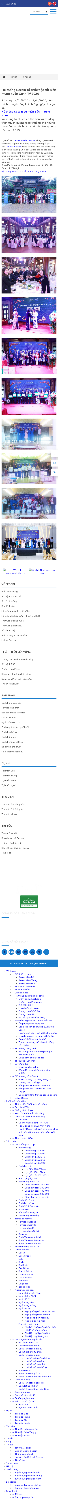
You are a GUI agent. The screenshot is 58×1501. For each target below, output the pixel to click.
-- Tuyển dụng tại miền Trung (27, 1475)
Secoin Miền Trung (28, 980)
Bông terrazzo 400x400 (37, 1190)
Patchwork (24, 1209)
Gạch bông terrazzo (29, 1181)
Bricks (21, 1262)
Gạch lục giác (25, 1166)
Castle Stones (9, 717)
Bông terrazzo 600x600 (37, 1194)
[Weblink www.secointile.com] (16, 573)
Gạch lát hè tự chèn (28, 1385)
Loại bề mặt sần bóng (36, 1367)
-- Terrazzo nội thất (22, 1218)
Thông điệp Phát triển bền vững (18, 659)
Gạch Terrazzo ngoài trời (31, 1382)
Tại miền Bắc (8, 770)
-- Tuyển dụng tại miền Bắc (26, 1472)
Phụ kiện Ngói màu (28, 1324)
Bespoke (23, 1234)
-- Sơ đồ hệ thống (21, 989)
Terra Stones (25, 1277)
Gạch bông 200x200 (35, 1150)
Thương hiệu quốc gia (30, 1082)
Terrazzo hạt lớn (27, 1228)
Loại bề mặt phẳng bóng (37, 1358)
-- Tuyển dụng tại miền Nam (26, 1478)
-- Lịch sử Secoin (20, 1098)
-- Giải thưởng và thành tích (26, 1076)
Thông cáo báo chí (11, 843)
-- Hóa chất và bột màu (24, 1401)
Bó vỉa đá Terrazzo (28, 1342)
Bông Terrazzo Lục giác (37, 1197)
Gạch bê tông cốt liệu (12, 742)
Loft (21, 1259)
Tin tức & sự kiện (10, 833)
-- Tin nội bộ (18, 1460)
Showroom (12, 1463)
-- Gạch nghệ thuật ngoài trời (27, 1339)
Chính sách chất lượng (30, 998)
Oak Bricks (24, 1268)
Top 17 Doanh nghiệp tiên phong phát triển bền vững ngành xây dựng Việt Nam (38, 1131)
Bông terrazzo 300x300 (37, 1187)
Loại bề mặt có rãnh (35, 1361)
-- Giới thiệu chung (21, 974)
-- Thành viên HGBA (22, 1138)
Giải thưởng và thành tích (14, 635)
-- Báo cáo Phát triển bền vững (28, 1113)
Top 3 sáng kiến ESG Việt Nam (34, 1125)
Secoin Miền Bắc (27, 977)
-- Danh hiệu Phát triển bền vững (28, 1116)
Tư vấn (9, 1438)
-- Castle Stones (20, 1249)
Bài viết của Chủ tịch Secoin (16, 848)
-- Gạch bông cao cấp (23, 1144)
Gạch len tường (26, 1203)
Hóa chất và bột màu (12, 751)
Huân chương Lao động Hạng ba (35, 1079)
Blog (8, 1441)
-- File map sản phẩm (23, 1497)
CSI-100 (23, 1119)
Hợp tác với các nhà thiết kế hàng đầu (38, 1033)
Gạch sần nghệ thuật (29, 1345)
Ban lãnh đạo (8, 606)
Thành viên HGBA (10, 683)
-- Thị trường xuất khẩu (24, 1060)
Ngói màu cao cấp (11, 722)
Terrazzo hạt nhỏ (27, 1221)
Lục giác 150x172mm (35, 1172)
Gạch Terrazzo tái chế (30, 1237)
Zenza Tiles (24, 1286)
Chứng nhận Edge (11, 669)
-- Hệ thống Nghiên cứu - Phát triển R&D (32, 1020)
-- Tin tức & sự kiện (21, 1447)
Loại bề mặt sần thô (35, 1364)
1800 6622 (10, 3)
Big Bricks (23, 1265)
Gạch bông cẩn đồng (29, 1215)
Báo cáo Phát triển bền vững (16, 674)
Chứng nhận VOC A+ (29, 1011)
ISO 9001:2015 (26, 1005)
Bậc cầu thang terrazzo (14, 712)
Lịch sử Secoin (9, 640)
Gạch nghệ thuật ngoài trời (15, 727)
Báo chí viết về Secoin (13, 838)
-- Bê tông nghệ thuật (23, 1398)
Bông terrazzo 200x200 (37, 1184)
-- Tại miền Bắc (20, 1413)
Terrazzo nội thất (10, 707)
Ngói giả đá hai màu (35, 1320)
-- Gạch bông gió (21, 1392)
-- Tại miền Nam (20, 1419)
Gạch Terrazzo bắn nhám (31, 1240)
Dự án (6, 763)
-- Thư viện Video (21, 1435)
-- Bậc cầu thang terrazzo (25, 1246)
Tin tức (13, 76)
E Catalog (11, 1481)
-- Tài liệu (17, 1494)
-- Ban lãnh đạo (20, 992)
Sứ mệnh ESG (8, 664)
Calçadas (23, 1283)
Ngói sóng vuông (27, 1305)
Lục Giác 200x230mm (35, 1169)
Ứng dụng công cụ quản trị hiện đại (36, 1036)
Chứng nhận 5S (26, 1014)
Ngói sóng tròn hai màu (37, 1317)
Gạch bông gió (9, 737)
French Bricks (25, 1271)
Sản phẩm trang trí (28, 1212)
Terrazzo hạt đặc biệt (29, 1231)
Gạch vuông (25, 1147)
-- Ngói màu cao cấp (23, 1289)
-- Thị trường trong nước (24, 1048)
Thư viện (8, 796)
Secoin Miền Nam (27, 983)
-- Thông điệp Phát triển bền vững (29, 1104)
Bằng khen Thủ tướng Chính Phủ (35, 1085)
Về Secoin (8, 584)
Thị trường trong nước (13, 620)
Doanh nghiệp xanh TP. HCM (33, 1122)
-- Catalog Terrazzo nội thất (26, 1485)
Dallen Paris (25, 1255)
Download (11, 1491)
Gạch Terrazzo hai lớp (30, 1243)
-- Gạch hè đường (21, 1379)
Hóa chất (23, 1404)
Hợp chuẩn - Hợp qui (29, 1008)
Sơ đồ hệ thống (9, 601)
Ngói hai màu (25, 1308)
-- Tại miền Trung (21, 1416)
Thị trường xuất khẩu (12, 625)
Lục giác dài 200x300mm (37, 1175)
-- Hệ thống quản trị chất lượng (28, 995)
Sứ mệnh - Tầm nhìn (12, 596)
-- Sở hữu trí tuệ (20, 1063)
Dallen (22, 1252)
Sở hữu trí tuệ (8, 630)
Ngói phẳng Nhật (27, 1296)
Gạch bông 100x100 (35, 1163)
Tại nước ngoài (9, 785)
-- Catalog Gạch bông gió (25, 1488)
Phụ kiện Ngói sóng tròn (37, 1336)
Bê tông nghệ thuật (11, 746)
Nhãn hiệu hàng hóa (29, 1067)
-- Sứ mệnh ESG (20, 1107)
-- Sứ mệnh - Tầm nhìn (23, 986)
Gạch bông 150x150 (35, 1159)
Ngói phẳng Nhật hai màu (38, 1314)
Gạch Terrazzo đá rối (29, 1354)
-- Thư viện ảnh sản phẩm (25, 1429)
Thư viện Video (9, 814)
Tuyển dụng (12, 1469)
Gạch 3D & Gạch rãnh (29, 1206)
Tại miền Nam (9, 780)
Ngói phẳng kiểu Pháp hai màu (40, 1311)
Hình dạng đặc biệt (28, 1178)
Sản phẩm (8, 695)
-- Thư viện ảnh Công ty (24, 1432)
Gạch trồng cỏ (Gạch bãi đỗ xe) (34, 1389)
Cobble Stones (26, 1274)
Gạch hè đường (9, 732)
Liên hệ (9, 1466)
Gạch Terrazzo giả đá (30, 1373)
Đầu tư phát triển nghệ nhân (33, 1039)
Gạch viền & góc (27, 1200)
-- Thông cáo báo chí (23, 1454)
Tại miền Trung (9, 775)
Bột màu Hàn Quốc (28, 1407)
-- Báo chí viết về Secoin (24, 1450)
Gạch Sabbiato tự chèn (30, 1351)
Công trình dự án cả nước (31, 1057)
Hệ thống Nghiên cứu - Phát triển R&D (21, 616)
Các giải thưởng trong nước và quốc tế (38, 1094)
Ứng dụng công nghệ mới (31, 1023)
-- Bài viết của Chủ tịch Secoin (27, 1457)
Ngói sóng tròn (26, 1302)
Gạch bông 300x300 (35, 1153)
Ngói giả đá (24, 1299)
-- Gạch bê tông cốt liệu (24, 1395)
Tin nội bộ (26, 77)
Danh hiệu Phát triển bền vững (17, 679)
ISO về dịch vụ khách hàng (32, 1017)
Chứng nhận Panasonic (30, 1002)
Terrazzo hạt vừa (27, 1224)
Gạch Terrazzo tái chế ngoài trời (35, 1376)
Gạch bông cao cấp (11, 703)
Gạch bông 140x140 (35, 1156)
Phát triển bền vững (16, 651)
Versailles (23, 1280)
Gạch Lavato (25, 1370)
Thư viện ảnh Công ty (12, 809)
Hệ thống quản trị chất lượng (16, 611)
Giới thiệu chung (10, 591)
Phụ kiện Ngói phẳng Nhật (38, 1333)
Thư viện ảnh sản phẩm (13, 804)
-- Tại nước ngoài (21, 1423)
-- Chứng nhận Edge (22, 1110)
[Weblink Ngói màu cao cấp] (42, 573)
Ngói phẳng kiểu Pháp (30, 1293)
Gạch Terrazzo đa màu (30, 1348)
